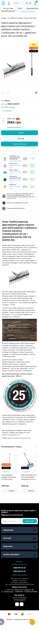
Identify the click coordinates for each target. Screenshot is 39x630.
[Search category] (26, 3)
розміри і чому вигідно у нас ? (15, 166)
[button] (32, 446)
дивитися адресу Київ (15, 160)
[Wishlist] (8, 93)
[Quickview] (16, 456)
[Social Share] (36, 93)
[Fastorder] (16, 461)
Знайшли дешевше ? (14, 127)
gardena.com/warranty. (23, 438)
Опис (20, 8)
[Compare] (3, 93)
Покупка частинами (19, 144)
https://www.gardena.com (11, 435)
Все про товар (8, 8)
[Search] (30, 3)
